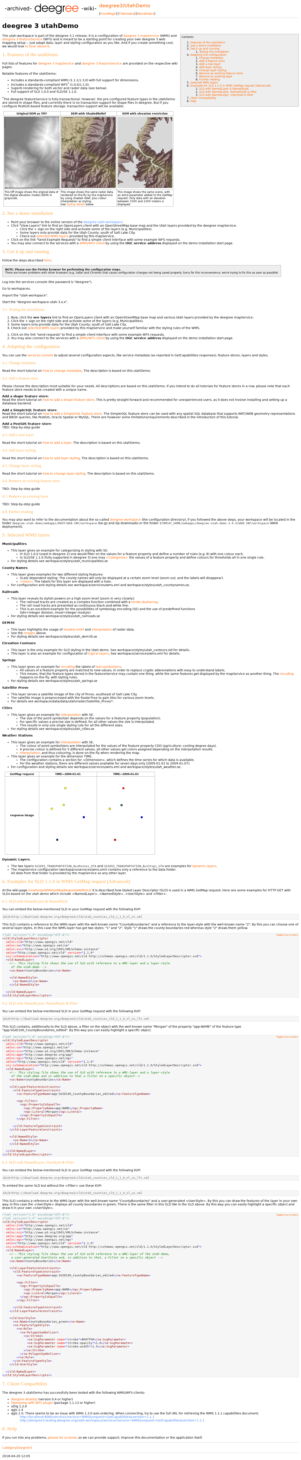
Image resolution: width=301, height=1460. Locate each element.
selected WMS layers (52, 236)
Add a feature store (212, 61)
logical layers (98, 653)
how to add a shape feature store (68, 400)
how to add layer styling (61, 458)
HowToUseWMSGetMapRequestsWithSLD (59, 890)
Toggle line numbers (287, 935)
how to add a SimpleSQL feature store (72, 413)
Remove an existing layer (215, 76)
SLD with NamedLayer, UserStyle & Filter (226, 94)
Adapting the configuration (208, 54)
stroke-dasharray (144, 602)
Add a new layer (210, 64)
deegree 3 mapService (141, 35)
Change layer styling (212, 70)
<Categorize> (117, 557)
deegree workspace (125, 519)
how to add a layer (57, 442)
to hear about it (37, 46)
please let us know (62, 1437)
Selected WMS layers (204, 82)
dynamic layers (204, 866)
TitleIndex (126, 13)
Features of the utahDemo (207, 42)
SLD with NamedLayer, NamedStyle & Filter (228, 91)
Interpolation (30, 753)
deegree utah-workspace (103, 222)
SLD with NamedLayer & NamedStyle (224, 88)
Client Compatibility (203, 98)
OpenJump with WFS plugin (32, 1402)
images (29, 633)
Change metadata (211, 57)
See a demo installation (205, 45)
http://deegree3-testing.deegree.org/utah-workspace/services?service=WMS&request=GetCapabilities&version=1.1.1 (112, 1420)
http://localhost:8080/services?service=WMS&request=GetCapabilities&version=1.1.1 (87, 1417)
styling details (76, 204)
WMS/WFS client (92, 243)
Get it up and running (204, 48)
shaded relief (73, 629)
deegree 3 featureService (22, 39)
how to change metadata (62, 370)
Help (193, 101)
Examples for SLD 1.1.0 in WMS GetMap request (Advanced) (230, 85)
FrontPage (108, 13)
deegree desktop (24, 1399)
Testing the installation (214, 51)
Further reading (209, 79)
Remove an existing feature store (221, 73)
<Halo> (26, 581)
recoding (68, 666)
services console (40, 355)
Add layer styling (210, 67)
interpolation (102, 629)
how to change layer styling (64, 473)
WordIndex (145, 13)
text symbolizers (108, 666)
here (47, 260)
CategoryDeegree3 (17, 1447)
